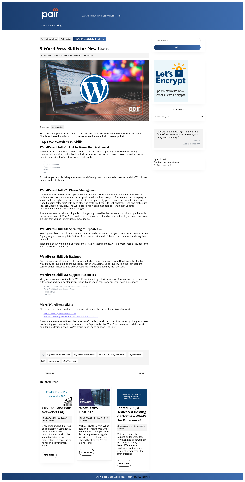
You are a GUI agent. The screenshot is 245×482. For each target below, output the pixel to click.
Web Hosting (66, 39)
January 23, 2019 (126, 426)
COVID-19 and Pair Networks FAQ (56, 410)
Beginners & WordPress (84, 354)
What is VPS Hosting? (88, 410)
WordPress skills (70, 361)
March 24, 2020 (51, 418)
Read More (50, 456)
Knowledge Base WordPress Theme (114, 476)
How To (99, 16)
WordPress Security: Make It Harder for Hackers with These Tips (71, 316)
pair (65, 55)
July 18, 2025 (87, 418)
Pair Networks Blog (51, 25)
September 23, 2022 (50, 55)
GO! (177, 47)
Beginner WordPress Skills (58, 354)
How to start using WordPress (112, 354)
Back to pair (116, 16)
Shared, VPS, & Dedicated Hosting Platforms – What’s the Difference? (131, 414)
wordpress (54, 361)
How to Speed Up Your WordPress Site (60, 313)
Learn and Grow (89, 16)
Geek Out (107, 16)
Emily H (63, 418)
